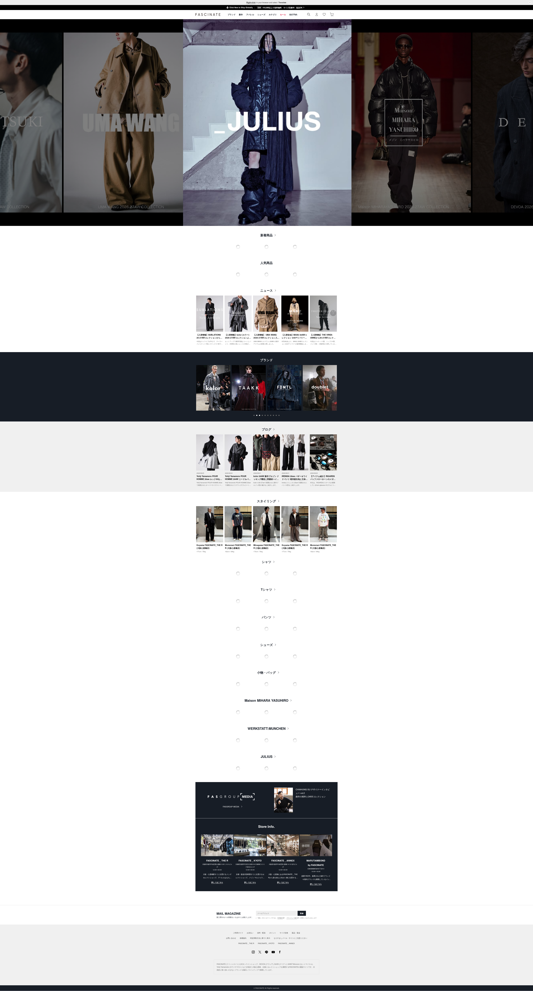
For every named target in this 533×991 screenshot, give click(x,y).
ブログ (266, 429)
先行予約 (293, 14)
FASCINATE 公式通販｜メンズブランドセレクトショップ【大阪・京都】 (207, 14)
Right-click (251, 2)
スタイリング (266, 501)
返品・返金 (296, 933)
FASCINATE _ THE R (246, 943)
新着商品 (266, 235)
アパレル (250, 14)
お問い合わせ (231, 938)
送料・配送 (261, 933)
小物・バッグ (266, 672)
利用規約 (280, 918)
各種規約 (243, 938)
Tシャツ (266, 589)
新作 (241, 14)
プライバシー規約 (291, 918)
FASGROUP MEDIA (231, 806)
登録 (301, 913)
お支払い (250, 933)
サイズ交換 (284, 933)
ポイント (272, 933)
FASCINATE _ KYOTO (266, 943)
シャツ (266, 562)
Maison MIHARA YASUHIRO (266, 700)
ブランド (232, 14)
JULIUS (266, 756)
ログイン (316, 14)
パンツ (266, 617)
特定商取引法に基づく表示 (260, 938)
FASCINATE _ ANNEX (286, 943)
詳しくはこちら (217, 882)
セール (283, 14)
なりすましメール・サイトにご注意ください (290, 938)
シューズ (261, 14)
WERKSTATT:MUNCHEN (267, 728)
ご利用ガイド (238, 933)
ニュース (266, 290)
